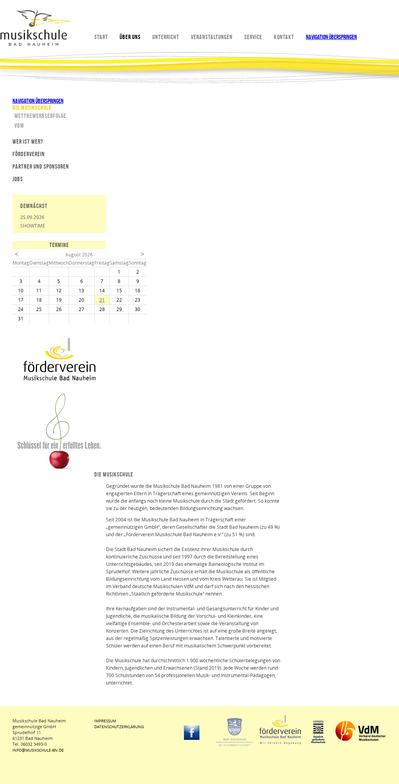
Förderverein (28, 154)
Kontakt (284, 37)
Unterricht (165, 37)
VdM (19, 125)
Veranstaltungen (212, 37)
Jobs (17, 179)
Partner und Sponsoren (40, 166)
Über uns (130, 37)
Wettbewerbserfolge (40, 116)
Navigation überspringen (331, 37)
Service (253, 37)
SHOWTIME (32, 225)
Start (101, 37)
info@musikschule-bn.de (38, 750)
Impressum (105, 721)
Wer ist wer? (27, 141)
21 (102, 300)
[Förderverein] (59, 379)
